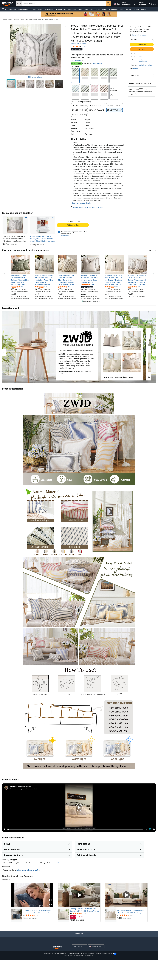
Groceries (72, 9)
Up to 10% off (76, 63)
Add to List (135, 75)
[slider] (75, 829)
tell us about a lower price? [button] (27, 870)
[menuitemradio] (150, 829)
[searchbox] (64, 3)
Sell (121, 9)
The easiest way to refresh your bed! (23, 789)
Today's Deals (95, 9)
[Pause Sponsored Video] (50, 900)
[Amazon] (8, 3)
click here (59, 863)
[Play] (4, 829)
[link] (43, 225)
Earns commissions (24, 786)
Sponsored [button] (5, 879)
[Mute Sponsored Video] (50, 904)
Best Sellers (49, 9)
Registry (136, 9)
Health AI (12, 9)
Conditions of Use (50, 953)
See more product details (81, 203)
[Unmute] (154, 829)
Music (143, 9)
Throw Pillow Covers (51, 19)
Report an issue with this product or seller (88, 207)
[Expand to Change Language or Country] (119, 4)
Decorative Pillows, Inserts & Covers (32, 19)
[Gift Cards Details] (117, 9)
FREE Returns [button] (76, 60)
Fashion (128, 9)
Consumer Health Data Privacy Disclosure (81, 953)
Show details (65, 235)
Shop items (97, 63)
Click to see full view (35, 77)
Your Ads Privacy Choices (104, 953)
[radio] (11, 84)
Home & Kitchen (7, 19)
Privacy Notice (61, 953)
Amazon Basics (36, 9)
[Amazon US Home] (57, 947)
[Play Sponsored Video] (79, 895)
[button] (4, 9)
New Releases (61, 9)
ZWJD (141, 57)
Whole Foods (83, 9)
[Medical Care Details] (28, 9)
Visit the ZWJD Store (78, 44)
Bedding (16, 19)
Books (104, 9)
